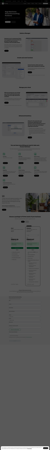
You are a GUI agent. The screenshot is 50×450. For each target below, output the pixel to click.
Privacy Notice (29, 448)
